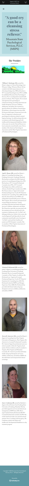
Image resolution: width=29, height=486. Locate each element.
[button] (3, 9)
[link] (14, 25)
